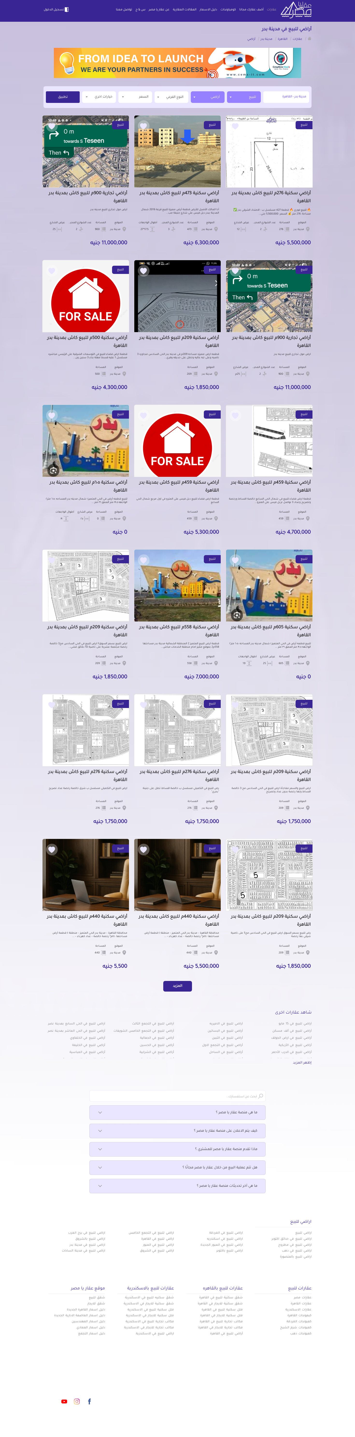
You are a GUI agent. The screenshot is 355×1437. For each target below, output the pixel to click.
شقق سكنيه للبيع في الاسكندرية (149, 1298)
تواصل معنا (124, 10)
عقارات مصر (303, 1298)
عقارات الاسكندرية (298, 1310)
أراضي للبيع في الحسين (157, 1045)
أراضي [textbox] (215, 97)
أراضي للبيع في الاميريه (226, 1024)
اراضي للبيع (303, 1233)
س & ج (140, 10)
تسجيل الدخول (54, 10)
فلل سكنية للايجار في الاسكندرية (150, 1315)
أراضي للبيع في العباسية (87, 1052)
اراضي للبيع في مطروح (295, 1245)
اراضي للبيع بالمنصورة (296, 1257)
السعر (144, 97)
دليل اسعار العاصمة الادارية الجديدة (79, 1315)
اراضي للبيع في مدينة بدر (87, 1245)
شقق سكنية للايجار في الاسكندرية (149, 1304)
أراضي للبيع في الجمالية (157, 1038)
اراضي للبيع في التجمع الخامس (151, 1233)
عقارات (272, 10)
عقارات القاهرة (301, 1304)
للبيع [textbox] (252, 97)
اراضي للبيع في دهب (297, 1251)
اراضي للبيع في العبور (158, 1245)
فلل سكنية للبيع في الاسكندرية (151, 1310)
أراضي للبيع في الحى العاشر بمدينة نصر (76, 1031)
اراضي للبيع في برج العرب (86, 1233)
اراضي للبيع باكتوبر (229, 1251)
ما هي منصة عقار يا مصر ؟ (236, 1113)
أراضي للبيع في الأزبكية (295, 1045)
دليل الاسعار (208, 10)
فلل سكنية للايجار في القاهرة (221, 1315)
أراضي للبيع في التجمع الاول (222, 1045)
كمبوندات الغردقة (299, 1321)
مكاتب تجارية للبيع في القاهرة (221, 1321)
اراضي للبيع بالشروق (90, 1239)
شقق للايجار (96, 1304)
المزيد (177, 986)
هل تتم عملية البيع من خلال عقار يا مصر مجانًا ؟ (220, 1168)
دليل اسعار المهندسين (88, 1321)
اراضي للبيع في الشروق (157, 1251)
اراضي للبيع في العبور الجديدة (221, 1245)
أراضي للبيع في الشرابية (157, 1052)
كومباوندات (228, 10)
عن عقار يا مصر (159, 10)
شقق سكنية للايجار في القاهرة (220, 1304)
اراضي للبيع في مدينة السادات (83, 1251)
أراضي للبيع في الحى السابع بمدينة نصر (76, 1024)
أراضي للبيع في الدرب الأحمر (292, 1052)
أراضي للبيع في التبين (227, 1038)
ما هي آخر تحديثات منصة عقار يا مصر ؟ (227, 1186)
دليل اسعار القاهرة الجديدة (86, 1310)
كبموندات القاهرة (299, 1315)
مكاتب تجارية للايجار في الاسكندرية (149, 1328)
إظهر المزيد (302, 1063)
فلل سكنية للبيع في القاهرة (222, 1310)
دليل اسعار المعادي (91, 1328)
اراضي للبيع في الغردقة (226, 1233)
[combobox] (244, 97)
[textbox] (171, 97)
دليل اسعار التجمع (91, 1334)
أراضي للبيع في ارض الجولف (291, 1038)
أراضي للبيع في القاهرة (226, 1334)
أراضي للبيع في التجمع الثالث (153, 1024)
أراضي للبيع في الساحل (226, 1052)
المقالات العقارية (184, 10)
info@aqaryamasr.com (66, 1380)
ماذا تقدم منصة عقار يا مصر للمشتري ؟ (226, 1149)
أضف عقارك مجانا (251, 10)
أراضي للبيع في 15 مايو (295, 1024)
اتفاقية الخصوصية (142, 1396)
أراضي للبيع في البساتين (225, 1031)
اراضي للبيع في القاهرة (157, 1239)
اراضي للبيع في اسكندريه (225, 1239)
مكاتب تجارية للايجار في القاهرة (220, 1328)
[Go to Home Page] (310, 38)
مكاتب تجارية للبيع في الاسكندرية (150, 1321)
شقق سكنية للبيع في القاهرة (221, 1298)
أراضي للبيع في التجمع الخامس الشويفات (144, 1031)
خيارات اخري (103, 97)
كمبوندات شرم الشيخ (296, 1328)
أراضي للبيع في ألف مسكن (292, 1031)
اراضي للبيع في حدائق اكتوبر (292, 1239)
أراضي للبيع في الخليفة (88, 1045)
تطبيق (63, 97)
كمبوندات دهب (301, 1334)
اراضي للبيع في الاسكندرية (155, 1334)
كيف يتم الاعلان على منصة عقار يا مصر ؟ (225, 1131)
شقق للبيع (97, 1298)
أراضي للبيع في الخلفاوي (87, 1038)
